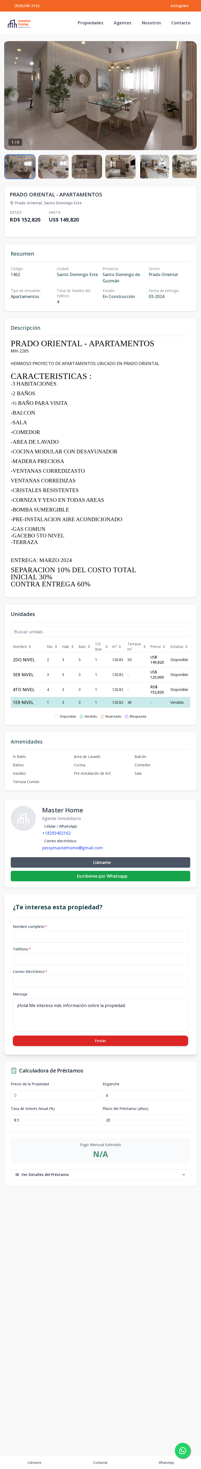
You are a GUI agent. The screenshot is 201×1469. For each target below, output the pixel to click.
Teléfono (22, 949)
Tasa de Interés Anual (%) (33, 1108)
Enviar (100, 1040)
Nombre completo (30, 926)
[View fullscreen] (187, 140)
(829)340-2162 (27, 5)
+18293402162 (56, 833)
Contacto (181, 23)
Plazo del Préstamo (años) (125, 1108)
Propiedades (90, 23)
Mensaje (20, 994)
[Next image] (187, 95)
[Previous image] (13, 95)
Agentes (122, 23)
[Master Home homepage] (19, 23)
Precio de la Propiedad (30, 1084)
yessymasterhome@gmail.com (72, 848)
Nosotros (151, 23)
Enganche (111, 1084)
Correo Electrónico (30, 971)
